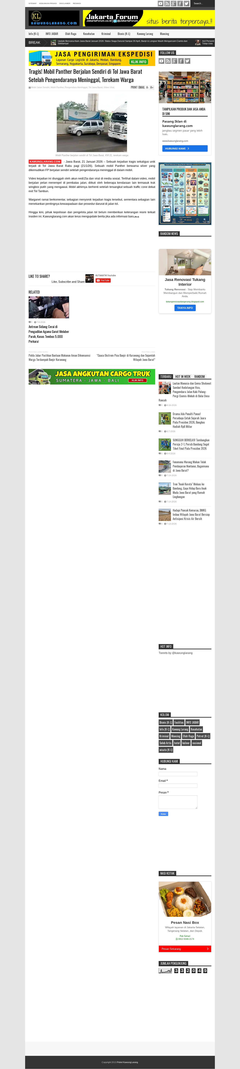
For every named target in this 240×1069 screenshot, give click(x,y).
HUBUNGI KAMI (176, 148)
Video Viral (109, 87)
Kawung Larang (145, 34)
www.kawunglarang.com (175, 140)
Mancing (164, 34)
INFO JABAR (52, 34)
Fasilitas (179, 722)
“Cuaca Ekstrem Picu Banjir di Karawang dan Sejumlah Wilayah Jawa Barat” (126, 357)
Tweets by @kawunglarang (176, 652)
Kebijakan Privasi (48, 3)
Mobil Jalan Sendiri (40, 87)
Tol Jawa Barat (96, 87)
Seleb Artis (165, 743)
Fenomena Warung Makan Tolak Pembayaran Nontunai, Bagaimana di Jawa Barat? (191, 466)
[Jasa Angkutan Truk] (92, 383)
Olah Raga (70, 34)
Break (34, 42)
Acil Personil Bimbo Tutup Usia (193, 42)
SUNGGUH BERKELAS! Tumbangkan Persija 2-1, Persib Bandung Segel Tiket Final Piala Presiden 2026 (191, 444)
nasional (196, 743)
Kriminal (106, 34)
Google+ (173, 3)
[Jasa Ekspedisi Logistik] (92, 65)
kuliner (186, 743)
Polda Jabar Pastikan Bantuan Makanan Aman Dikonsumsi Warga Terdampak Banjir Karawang (59, 357)
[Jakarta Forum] (149, 18)
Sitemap (33, 3)
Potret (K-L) (203, 736)
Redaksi (77, 3)
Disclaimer (64, 3)
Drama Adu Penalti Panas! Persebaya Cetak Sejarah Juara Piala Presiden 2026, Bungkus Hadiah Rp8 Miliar (189, 420)
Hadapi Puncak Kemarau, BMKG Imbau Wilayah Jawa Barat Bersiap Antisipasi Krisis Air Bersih (191, 514)
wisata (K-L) (166, 750)
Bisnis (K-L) (124, 34)
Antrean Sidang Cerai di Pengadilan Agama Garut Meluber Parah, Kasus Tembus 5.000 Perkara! (49, 334)
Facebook (180, 3)
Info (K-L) (34, 34)
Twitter (186, 3)
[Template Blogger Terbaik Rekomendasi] (185, 223)
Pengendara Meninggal (76, 87)
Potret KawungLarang (127, 1062)
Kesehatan (89, 34)
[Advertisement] (92, 243)
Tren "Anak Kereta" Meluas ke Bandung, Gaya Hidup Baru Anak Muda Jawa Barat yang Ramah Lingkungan (189, 490)
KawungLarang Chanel (160, 3)
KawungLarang (167, 3)
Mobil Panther (57, 87)
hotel (177, 743)
